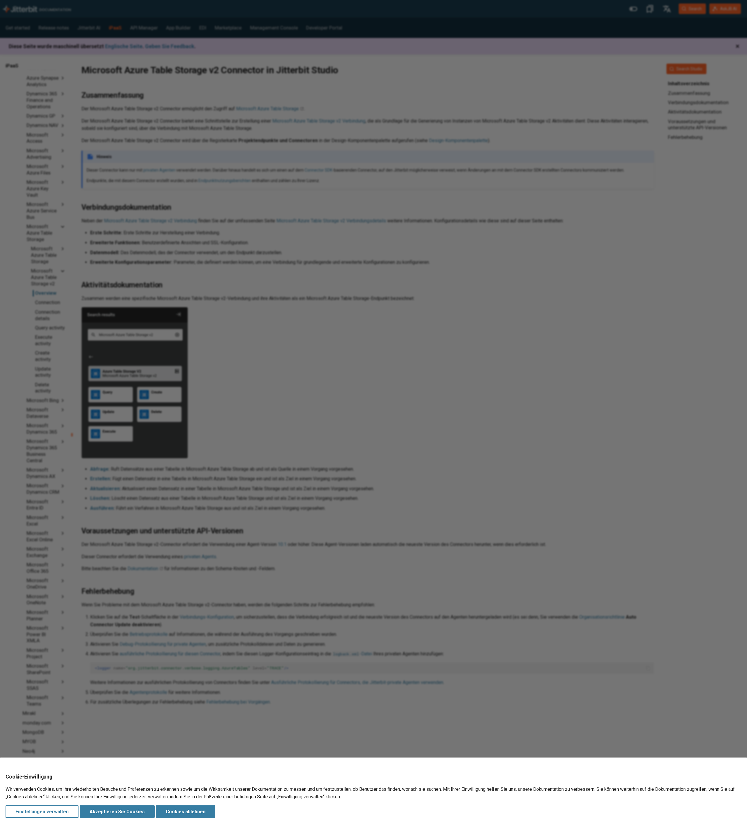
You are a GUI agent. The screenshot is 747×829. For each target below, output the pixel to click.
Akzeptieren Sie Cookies (117, 811)
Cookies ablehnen (185, 811)
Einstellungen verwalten (42, 811)
